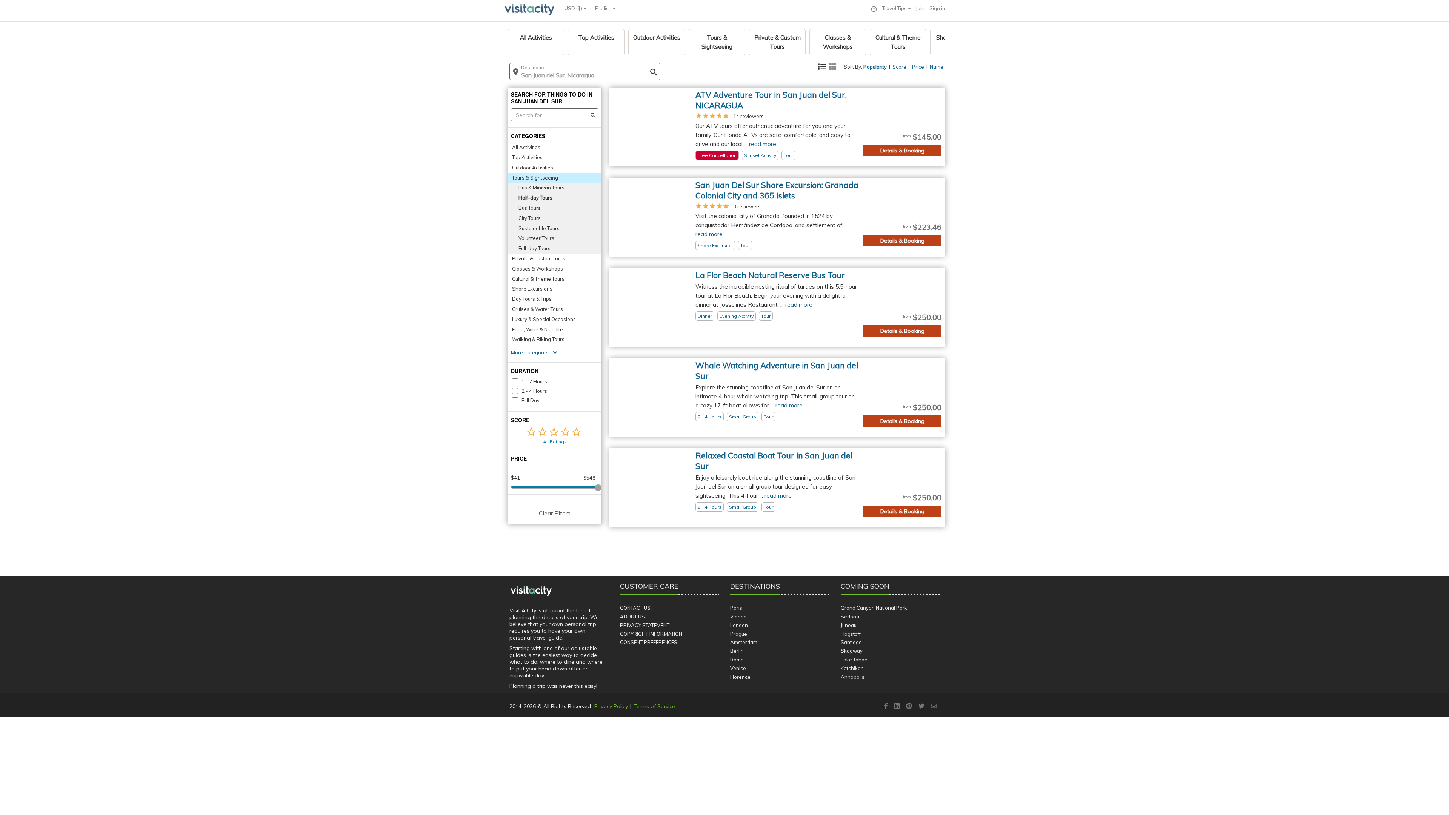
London (739, 625)
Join (920, 8)
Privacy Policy (611, 706)
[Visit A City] (531, 591)
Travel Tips (895, 8)
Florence (740, 677)
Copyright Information (651, 634)
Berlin (737, 651)
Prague (738, 634)
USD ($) (574, 8)
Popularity (875, 67)
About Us (632, 617)
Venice (738, 668)
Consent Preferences (648, 642)
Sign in (937, 8)
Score (899, 67)
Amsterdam (743, 642)
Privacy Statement (644, 625)
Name (936, 67)
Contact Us (635, 608)
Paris (736, 608)
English (604, 8)
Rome (737, 660)
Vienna (738, 617)
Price (918, 67)
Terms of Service (654, 706)
